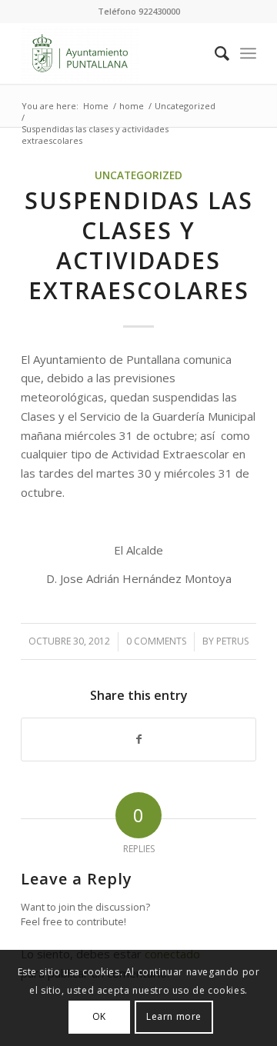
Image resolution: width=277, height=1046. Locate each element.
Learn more (174, 1016)
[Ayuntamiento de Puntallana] (115, 53)
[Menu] (248, 53)
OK (99, 1016)
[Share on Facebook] (138, 739)
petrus (232, 641)
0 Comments (156, 641)
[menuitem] (214, 53)
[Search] (214, 53)
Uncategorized (138, 175)
